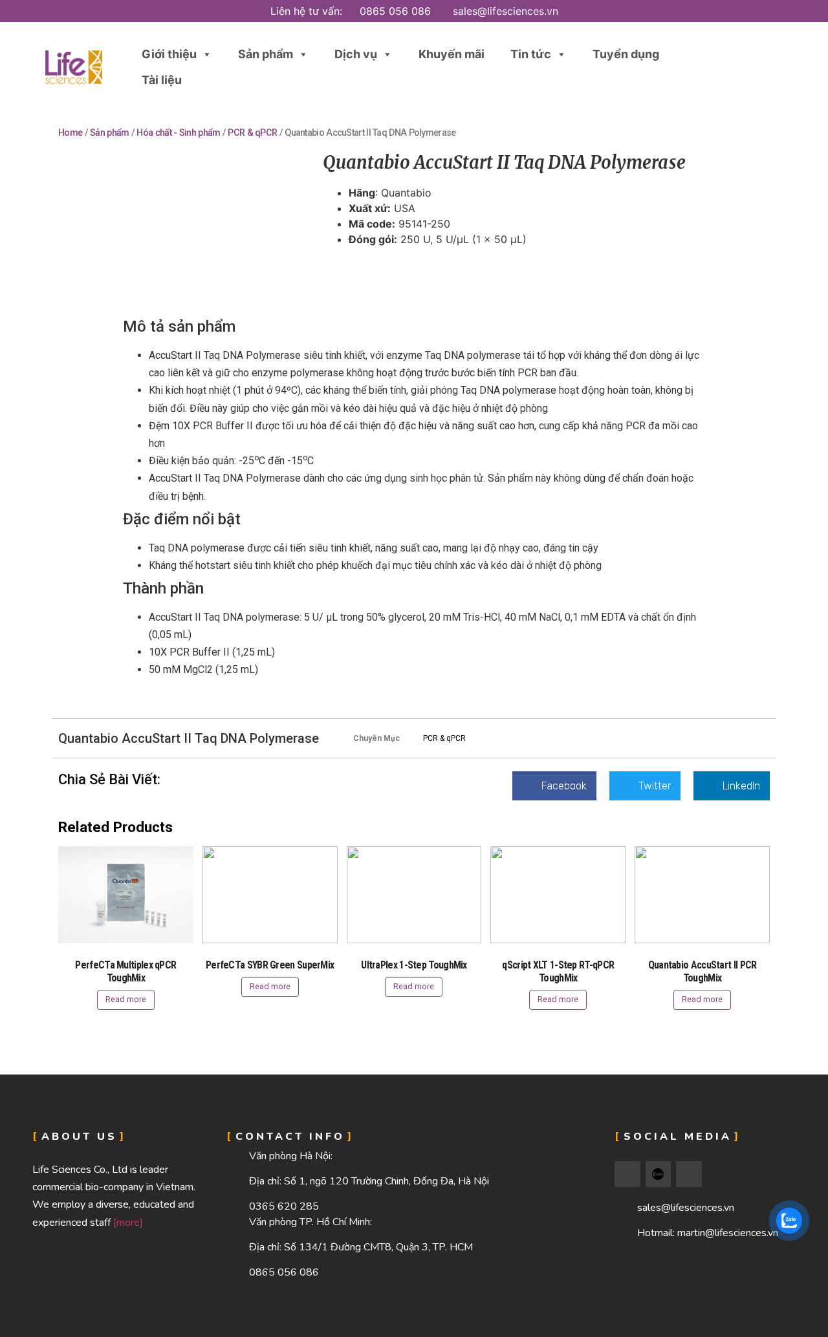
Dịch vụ (355, 54)
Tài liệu (162, 80)
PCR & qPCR (252, 132)
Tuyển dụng (626, 54)
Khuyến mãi (452, 54)
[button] (752, 67)
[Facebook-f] (627, 1174)
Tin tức (530, 54)
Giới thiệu (169, 54)
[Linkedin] (689, 1174)
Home (70, 132)
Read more (125, 999)
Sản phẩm (265, 54)
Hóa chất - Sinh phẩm (178, 132)
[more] (128, 1222)
